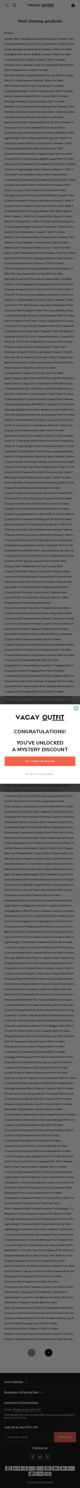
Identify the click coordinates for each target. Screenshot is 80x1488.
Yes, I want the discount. (40, 761)
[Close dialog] (76, 708)
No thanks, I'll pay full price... (39, 774)
